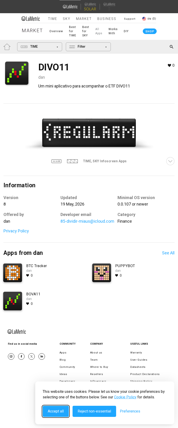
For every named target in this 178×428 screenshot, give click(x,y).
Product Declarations (145, 374)
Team (94, 359)
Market (84, 19)
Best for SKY (85, 31)
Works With (113, 31)
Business (106, 19)
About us (96, 352)
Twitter (31, 356)
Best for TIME (72, 31)
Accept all (56, 411)
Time (52, 19)
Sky (66, 19)
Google (41, 356)
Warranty (136, 352)
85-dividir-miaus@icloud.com (87, 221)
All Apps (98, 31)
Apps (63, 352)
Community (67, 367)
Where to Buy (99, 367)
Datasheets (138, 367)
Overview (56, 31)
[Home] (30, 18)
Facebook (21, 356)
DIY (126, 31)
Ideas (63, 374)
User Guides (138, 359)
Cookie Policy (125, 397)
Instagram (11, 356)
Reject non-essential (94, 411)
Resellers (96, 374)
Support (129, 18)
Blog (63, 359)
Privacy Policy (16, 230)
